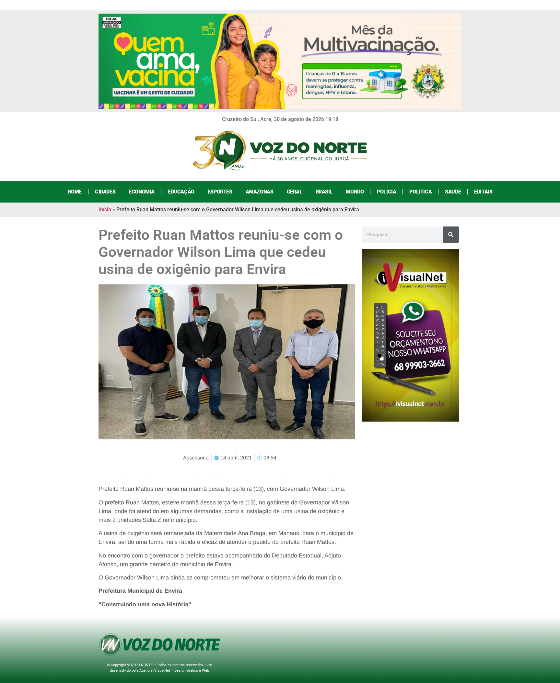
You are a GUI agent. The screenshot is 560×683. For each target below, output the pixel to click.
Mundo (355, 192)
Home (75, 192)
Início (105, 209)
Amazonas (260, 192)
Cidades (105, 192)
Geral (294, 192)
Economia (142, 192)
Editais (483, 192)
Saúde (453, 192)
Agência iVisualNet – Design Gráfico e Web (174, 670)
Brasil (324, 192)
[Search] (451, 234)
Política (420, 192)
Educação (181, 192)
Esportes (220, 192)
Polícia (386, 192)
